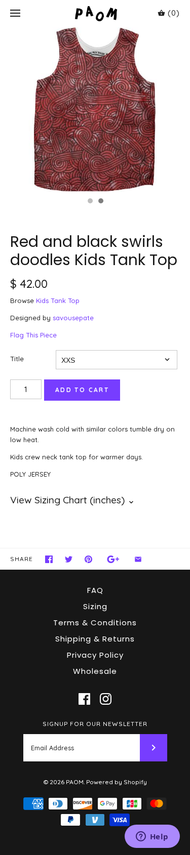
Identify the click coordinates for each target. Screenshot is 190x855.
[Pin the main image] (88, 559)
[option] (95, 109)
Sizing (95, 606)
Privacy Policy (95, 655)
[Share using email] (138, 559)
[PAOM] (95, 13)
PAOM (75, 782)
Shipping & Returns (95, 638)
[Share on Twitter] (68, 559)
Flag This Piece (33, 335)
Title (17, 359)
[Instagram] (105, 699)
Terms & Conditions (95, 622)
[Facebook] (84, 699)
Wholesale (95, 671)
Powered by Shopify (116, 782)
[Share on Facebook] (49, 559)
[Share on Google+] (113, 559)
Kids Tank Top (58, 300)
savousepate (73, 318)
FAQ (95, 590)
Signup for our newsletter (95, 724)
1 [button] (90, 202)
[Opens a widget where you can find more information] (152, 837)
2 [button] (100, 202)
